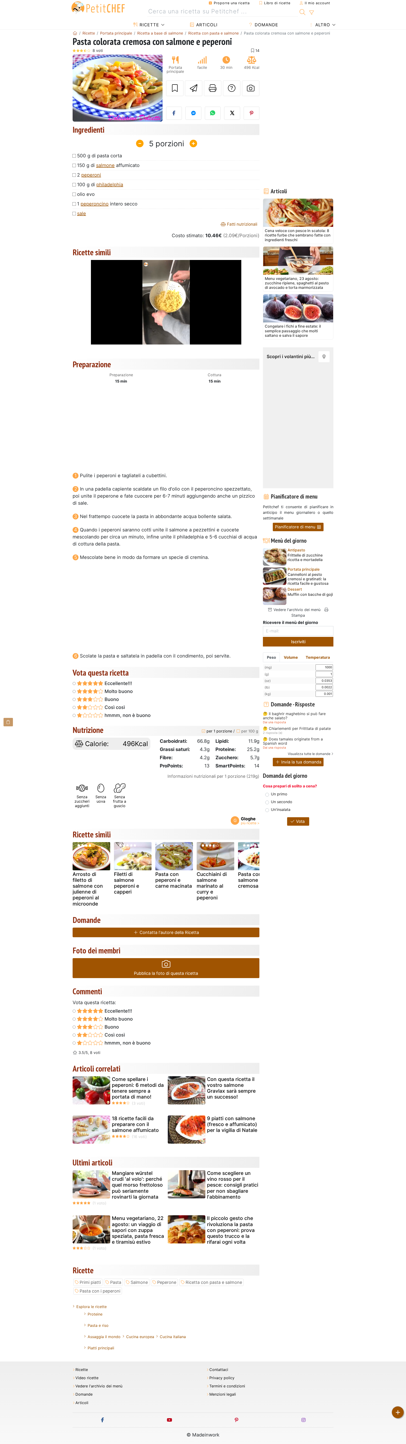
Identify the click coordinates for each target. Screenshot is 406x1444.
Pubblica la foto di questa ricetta (166, 973)
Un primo (279, 794)
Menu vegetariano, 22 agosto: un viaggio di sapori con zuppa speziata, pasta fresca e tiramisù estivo (138, 1230)
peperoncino (95, 204)
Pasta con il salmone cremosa (251, 880)
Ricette (148, 24)
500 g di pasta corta (99, 156)
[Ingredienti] (8, 722)
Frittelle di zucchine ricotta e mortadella (305, 557)
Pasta (115, 1282)
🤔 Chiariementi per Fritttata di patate (297, 729)
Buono (111, 699)
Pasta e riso (98, 1325)
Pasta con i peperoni (100, 1291)
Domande (265, 24)
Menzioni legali (222, 1394)
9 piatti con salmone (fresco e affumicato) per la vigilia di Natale (232, 1124)
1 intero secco (107, 204)
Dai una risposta (274, 722)
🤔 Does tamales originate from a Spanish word (293, 741)
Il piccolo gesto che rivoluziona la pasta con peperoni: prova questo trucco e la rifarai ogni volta (231, 1230)
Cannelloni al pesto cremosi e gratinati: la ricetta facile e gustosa (308, 579)
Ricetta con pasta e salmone (214, 1282)
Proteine (95, 1314)
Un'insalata (280, 809)
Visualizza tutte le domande (309, 754)
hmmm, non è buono (127, 715)
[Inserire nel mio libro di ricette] (174, 88)
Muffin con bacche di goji (310, 594)
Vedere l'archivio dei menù (296, 609)
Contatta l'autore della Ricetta (168, 932)
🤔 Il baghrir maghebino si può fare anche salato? (294, 716)
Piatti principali (101, 1348)
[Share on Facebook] (174, 113)
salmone (105, 165)
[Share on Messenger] (193, 113)
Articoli (206, 24)
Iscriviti (298, 641)
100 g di (100, 184)
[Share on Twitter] (232, 113)
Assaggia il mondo (104, 1336)
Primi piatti (90, 1282)
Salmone (139, 1282)
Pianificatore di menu (295, 526)
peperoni (91, 175)
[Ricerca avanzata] (311, 12)
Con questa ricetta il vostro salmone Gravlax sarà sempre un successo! (231, 1088)
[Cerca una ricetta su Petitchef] (302, 11)
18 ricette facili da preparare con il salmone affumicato (135, 1124)
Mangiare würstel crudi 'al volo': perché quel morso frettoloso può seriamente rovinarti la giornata (137, 1185)
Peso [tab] (271, 657)
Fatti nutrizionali (241, 224)
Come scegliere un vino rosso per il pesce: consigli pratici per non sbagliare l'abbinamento (232, 1185)
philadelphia (109, 184)
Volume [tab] (291, 657)
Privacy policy (221, 1378)
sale (81, 213)
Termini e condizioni (227, 1386)
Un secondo (281, 801)
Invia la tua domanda (300, 761)
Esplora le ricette (91, 1306)
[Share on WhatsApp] (213, 113)
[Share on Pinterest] (252, 113)
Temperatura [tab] (318, 657)
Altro (322, 24)
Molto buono (118, 691)
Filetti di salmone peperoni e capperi (126, 883)
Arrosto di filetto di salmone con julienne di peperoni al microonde (88, 889)
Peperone (166, 1282)
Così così (114, 707)
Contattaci (218, 1369)
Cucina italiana (173, 1336)
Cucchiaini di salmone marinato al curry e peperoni (212, 886)
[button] (79, 88)
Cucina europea (140, 1336)
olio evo (86, 194)
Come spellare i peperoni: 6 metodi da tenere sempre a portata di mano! (138, 1088)
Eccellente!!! (117, 683)
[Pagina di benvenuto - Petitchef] (75, 33)
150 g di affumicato (108, 165)
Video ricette (86, 1378)
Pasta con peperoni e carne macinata (173, 880)
